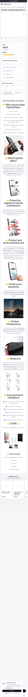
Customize (17, 693)
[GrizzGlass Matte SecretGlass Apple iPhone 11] (13, 87)
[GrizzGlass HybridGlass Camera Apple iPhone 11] (9, 87)
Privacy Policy (9, 688)
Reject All (7, 693)
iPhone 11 (13, 7)
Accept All (12, 690)
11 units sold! (9, 49)
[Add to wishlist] (23, 14)
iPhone (8, 7)
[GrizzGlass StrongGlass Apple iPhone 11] (18, 87)
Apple (5, 7)
